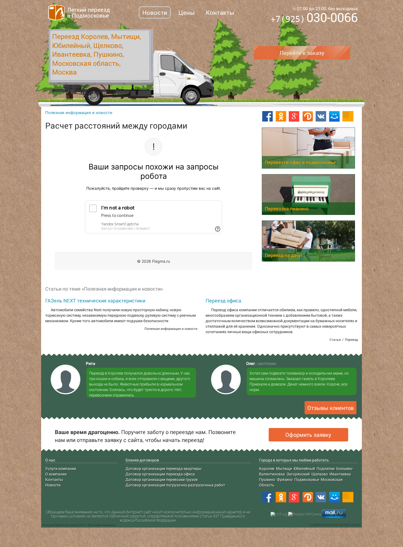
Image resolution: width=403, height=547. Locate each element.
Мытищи (284, 468)
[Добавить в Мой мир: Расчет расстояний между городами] (334, 116)
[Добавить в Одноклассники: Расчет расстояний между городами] (280, 116)
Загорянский (298, 474)
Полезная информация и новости (78, 112)
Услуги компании (60, 468)
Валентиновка (272, 474)
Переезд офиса (223, 300)
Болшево (344, 468)
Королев (266, 468)
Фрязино (285, 479)
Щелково (319, 474)
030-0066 (314, 18)
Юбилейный (304, 468)
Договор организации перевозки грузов (162, 479)
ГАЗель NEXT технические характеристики (95, 300)
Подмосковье (306, 479)
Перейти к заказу (302, 52)
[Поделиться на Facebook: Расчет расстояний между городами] (267, 116)
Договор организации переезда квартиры (164, 468)
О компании (56, 474)
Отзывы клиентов (330, 407)
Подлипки (326, 468)
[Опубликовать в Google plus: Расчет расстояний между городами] (294, 116)
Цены (186, 12)
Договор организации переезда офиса (160, 474)
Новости (154, 12)
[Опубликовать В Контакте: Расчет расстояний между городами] (321, 116)
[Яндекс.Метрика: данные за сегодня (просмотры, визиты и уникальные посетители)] (304, 514)
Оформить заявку (308, 434)
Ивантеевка (340, 474)
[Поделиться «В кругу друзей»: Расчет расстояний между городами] (307, 116)
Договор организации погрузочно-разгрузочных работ (175, 485)
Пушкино (267, 479)
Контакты (220, 12)
